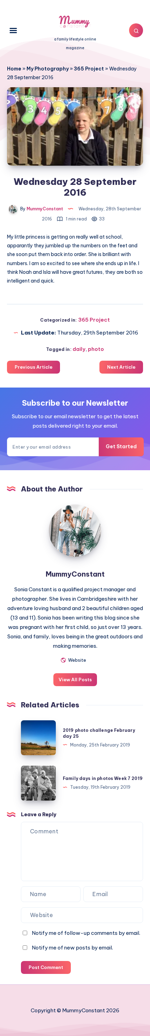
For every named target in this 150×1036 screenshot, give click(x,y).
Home (14, 69)
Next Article (121, 367)
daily (79, 349)
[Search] (136, 30)
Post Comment (46, 967)
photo (96, 349)
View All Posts (75, 679)
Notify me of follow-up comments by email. (86, 933)
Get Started (121, 446)
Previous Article (33, 367)
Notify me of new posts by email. (72, 947)
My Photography (48, 69)
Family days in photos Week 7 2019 (103, 778)
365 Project (89, 69)
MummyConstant (75, 574)
